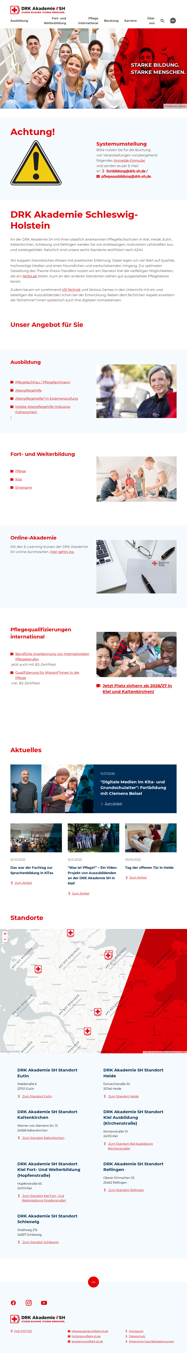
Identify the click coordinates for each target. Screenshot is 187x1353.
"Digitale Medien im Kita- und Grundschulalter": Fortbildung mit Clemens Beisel (133, 787)
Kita (18, 479)
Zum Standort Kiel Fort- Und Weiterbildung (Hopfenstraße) (44, 1198)
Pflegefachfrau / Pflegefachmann (42, 382)
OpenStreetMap (159, 1052)
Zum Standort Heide (123, 1096)
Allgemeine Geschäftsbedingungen (151, 1341)
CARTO (183, 1052)
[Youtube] (44, 1303)
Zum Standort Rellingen (126, 1190)
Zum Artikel (113, 803)
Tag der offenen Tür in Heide (149, 868)
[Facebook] (13, 1303)
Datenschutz (137, 1336)
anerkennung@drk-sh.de (87, 1341)
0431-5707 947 (23, 1331)
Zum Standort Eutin (37, 1096)
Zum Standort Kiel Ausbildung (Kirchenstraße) (130, 1146)
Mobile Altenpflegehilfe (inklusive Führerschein (42, 409)
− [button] (5, 939)
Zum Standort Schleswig (40, 1242)
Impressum (136, 1331)
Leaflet (147, 1052)
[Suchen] (162, 20)
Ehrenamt (23, 488)
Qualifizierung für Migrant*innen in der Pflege (47, 675)
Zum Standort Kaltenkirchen (43, 1138)
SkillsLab (29, 276)
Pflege (20, 471)
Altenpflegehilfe (28, 391)
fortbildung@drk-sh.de (86, 1336)
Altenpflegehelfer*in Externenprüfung (46, 399)
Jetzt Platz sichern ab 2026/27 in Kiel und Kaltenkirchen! (137, 688)
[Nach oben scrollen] (93, 1282)
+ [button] (5, 934)
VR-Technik (71, 290)
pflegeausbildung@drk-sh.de (90, 1331)
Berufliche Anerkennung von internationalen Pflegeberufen (52, 656)
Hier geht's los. (62, 552)
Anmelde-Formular (129, 161)
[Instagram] (29, 1303)
